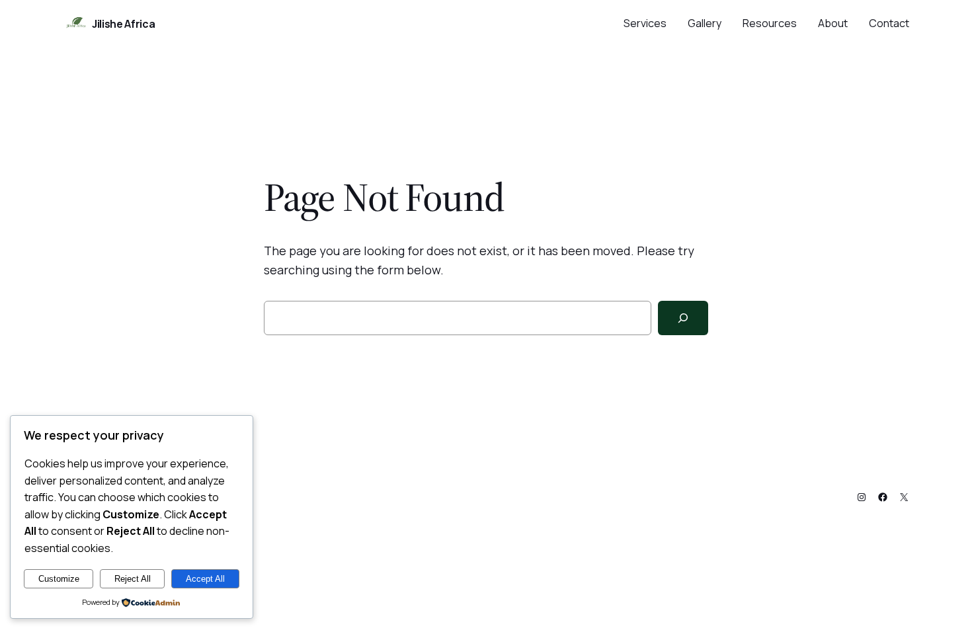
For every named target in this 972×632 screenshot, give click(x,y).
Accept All (205, 579)
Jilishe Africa (123, 24)
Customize (58, 579)
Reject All (132, 579)
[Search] (683, 318)
